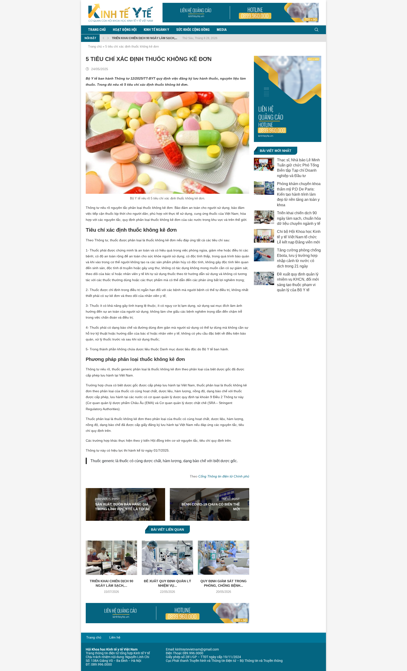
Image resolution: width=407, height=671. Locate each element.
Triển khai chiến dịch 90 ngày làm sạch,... (144, 38)
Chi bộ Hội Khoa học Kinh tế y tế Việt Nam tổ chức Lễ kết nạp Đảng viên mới (299, 237)
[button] (103, 38)
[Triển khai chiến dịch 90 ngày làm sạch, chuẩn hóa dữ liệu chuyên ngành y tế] (111, 558)
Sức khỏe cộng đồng (193, 30)
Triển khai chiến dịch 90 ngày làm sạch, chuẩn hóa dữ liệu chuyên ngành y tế (299, 218)
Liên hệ (114, 637)
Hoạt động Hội (125, 30)
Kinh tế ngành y (156, 30)
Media (222, 30)
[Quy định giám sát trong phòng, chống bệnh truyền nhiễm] (223, 558)
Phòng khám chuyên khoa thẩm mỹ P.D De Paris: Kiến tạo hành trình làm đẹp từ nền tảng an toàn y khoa (299, 194)
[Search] (316, 30)
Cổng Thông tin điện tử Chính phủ (223, 476)
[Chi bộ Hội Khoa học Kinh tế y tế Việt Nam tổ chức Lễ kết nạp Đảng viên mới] (264, 236)
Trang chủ (97, 30)
